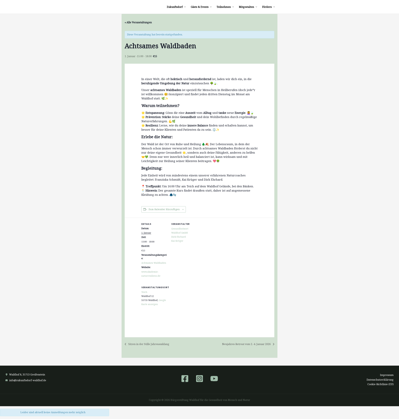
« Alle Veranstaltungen (138, 22)
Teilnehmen (224, 7)
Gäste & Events (200, 7)
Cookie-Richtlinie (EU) (380, 384)
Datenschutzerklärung (380, 379)
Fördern (267, 7)
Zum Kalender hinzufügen (164, 209)
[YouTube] (214, 378)
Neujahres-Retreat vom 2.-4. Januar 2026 (246, 344)
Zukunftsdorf (175, 7)
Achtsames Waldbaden (153, 262)
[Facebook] (185, 378)
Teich (144, 292)
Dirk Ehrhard (178, 236)
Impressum (387, 375)
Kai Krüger (177, 240)
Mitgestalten (246, 7)
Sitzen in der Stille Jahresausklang (148, 344)
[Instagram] (199, 378)
